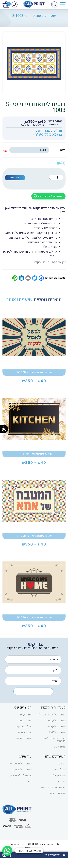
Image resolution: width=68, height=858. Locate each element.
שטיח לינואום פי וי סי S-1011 (34, 454)
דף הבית (61, 764)
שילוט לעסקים (24, 726)
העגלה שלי (60, 770)
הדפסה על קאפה (56, 726)
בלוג (29, 781)
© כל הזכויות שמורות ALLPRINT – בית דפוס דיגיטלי (34, 844)
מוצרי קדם (26, 715)
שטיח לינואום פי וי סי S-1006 (34, 536)
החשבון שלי (59, 775)
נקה (4, 150)
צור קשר (61, 781)
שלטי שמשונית (23, 732)
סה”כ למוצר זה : (49, 131)
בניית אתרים (37, 848)
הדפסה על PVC (57, 732)
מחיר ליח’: (54, 121)
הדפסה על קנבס (57, 721)
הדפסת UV (60, 747)
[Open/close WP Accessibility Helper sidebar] (4, 429)
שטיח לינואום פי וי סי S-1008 (34, 372)
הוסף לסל (15, 178)
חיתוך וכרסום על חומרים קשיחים (52, 739)
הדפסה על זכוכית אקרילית (51, 715)
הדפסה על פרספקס (21, 764)
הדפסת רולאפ (24, 738)
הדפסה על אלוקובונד (20, 770)
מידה (63, 150)
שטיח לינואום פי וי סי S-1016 (34, 617)
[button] (7, 851)
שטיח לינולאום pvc (21, 775)
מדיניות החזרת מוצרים (53, 787)
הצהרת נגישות (58, 793)
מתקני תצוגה (25, 721)
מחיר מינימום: (54, 124)
